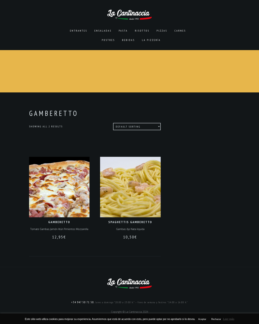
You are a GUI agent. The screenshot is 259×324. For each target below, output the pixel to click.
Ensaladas (103, 30)
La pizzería (151, 40)
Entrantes (78, 30)
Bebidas (128, 40)
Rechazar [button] (216, 319)
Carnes (180, 30)
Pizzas (162, 30)
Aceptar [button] (202, 319)
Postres (108, 40)
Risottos (142, 30)
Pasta (123, 30)
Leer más (228, 318)
